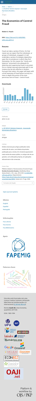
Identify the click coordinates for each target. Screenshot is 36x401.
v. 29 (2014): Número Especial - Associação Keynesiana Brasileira (14, 10)
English (5, 203)
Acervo (10, 7)
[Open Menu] (2, 2)
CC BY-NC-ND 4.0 (19, 304)
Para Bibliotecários (8, 228)
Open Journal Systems (10, 192)
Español (5, 206)
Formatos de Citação (9, 183)
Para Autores (7, 225)
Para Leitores (7, 222)
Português (6, 209)
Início (3, 7)
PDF (6, 109)
